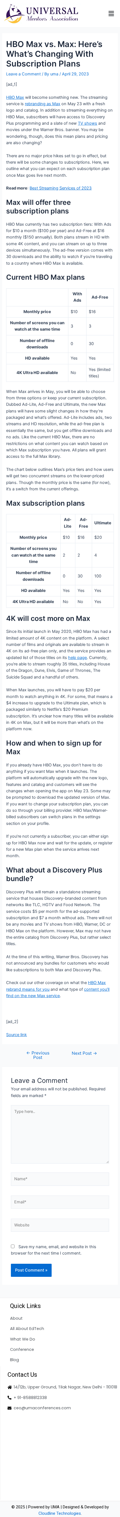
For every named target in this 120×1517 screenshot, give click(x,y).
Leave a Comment (23, 74)
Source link (16, 1034)
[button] (111, 13)
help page (77, 657)
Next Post (84, 1053)
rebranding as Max (42, 103)
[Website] (60, 1226)
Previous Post (37, 1055)
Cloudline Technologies (60, 1513)
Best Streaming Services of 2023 (61, 188)
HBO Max (15, 97)
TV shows (87, 123)
